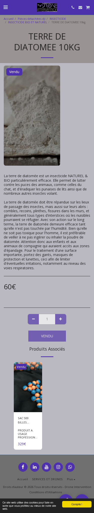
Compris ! (76, 504)
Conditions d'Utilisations (45, 492)
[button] (5, 7)
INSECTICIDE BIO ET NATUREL (27, 22)
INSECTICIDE (58, 19)
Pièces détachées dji (31, 19)
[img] (28, 387)
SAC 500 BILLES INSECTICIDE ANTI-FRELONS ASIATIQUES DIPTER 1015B (27, 420)
